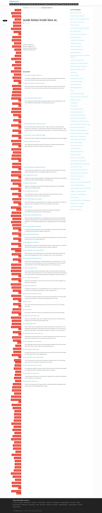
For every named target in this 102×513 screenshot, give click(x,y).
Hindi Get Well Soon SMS (16, 176)
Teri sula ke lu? (73, 72)
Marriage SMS (17, 384)
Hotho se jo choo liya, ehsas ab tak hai (79, 96)
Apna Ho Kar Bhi (28, 207)
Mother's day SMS (16, 396)
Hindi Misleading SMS (17, 234)
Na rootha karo (28, 309)
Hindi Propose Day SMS (16, 280)
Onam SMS (17, 411)
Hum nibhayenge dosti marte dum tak (33, 341)
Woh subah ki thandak (75, 179)
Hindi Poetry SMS (16, 267)
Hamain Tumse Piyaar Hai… (76, 46)
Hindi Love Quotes (16, 222)
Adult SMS (17, 10)
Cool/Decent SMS (16, 40)
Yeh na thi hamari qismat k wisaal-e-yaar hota (35, 123)
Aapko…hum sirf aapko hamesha (77, 69)
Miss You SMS (72, 502)
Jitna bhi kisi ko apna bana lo (31, 381)
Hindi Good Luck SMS (17, 184)
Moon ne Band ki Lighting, (76, 142)
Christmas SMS (16, 37)
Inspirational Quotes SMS (18, 361)
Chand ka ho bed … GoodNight (77, 203)
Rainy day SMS (16, 430)
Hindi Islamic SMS (16, 216)
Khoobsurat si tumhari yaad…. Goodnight (79, 133)
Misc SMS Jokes (16, 387)
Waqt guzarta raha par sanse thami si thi (34, 333)
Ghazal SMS (17, 74)
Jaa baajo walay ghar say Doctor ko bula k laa (80, 188)
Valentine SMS (17, 476)
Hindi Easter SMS (16, 149)
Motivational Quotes (63, 504)
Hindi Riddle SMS (16, 296)
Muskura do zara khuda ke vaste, (32, 315)
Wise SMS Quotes (16, 483)
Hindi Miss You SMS (17, 239)
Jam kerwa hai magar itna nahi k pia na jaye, (80, 124)
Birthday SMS (63, 4)
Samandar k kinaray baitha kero (77, 16)
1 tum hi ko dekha (74, 197)
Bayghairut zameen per (75, 99)
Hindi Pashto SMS (16, 264)
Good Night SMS (45, 4)
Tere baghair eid (74, 102)
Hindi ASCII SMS (16, 109)
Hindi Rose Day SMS (17, 305)
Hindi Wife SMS (16, 337)
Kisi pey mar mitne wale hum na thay (33, 293)
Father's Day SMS (16, 59)
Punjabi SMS (17, 426)
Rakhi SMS (17, 433)
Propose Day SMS (16, 423)
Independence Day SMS (17, 356)
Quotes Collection (16, 506)
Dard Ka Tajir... (28, 301)
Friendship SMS (30, 4)
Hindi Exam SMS (16, 155)
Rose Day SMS (17, 448)
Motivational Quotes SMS (16, 401)
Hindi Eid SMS (17, 152)
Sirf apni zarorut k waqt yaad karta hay (79, 173)
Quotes (76, 4)
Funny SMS (23, 4)
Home (11, 4)
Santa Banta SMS (16, 455)
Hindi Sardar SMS (16, 317)
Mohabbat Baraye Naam (30, 323)
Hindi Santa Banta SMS (17, 313)
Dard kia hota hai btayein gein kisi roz (33, 258)
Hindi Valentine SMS (17, 333)
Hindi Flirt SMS (16, 164)
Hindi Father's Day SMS (16, 159)
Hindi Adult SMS (16, 95)
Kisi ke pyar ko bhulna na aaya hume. (33, 226)
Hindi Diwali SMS (16, 141)
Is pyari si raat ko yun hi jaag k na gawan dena (80, 182)
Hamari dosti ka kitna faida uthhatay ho (79, 63)
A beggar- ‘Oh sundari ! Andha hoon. (78, 191)
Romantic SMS (17, 445)
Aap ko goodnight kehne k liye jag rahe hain (80, 163)
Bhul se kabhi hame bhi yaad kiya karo (78, 170)
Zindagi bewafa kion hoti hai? (76, 151)
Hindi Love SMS (16, 225)
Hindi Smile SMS (16, 320)
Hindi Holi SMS (16, 199)
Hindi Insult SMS (16, 212)
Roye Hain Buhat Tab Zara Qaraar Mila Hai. (34, 250)
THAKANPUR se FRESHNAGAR (77, 40)
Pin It (4, 24)
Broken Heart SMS (16, 29)
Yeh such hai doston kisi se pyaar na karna (34, 357)
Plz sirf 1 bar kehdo (74, 75)
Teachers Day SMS (16, 473)
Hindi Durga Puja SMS (17, 145)
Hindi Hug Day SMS (17, 203)
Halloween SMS (16, 92)
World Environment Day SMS (16, 492)
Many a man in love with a (76, 13)
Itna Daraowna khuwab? (75, 84)
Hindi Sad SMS (16, 309)
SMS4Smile (14, 1)
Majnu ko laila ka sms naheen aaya (78, 136)
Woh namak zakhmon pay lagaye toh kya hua (35, 167)
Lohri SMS (18, 375)
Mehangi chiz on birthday (76, 209)
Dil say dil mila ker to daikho (76, 206)
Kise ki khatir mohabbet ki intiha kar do (33, 75)
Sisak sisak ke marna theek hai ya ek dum (79, 28)
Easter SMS (17, 49)
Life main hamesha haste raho (77, 60)
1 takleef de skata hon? (75, 148)
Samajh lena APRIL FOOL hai (76, 78)
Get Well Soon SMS (16, 71)
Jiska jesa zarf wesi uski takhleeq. (77, 127)
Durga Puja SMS (16, 46)
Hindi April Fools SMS (17, 104)
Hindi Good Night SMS (17, 195)
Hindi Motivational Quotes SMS (16, 250)
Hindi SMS (70, 4)
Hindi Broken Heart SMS (16, 126)
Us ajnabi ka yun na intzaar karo (32, 373)
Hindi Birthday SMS (17, 116)
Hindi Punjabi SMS (16, 284)
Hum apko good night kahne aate (77, 115)
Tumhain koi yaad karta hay (31, 268)
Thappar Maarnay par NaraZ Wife (77, 139)
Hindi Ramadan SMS (17, 291)
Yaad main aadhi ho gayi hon (76, 112)
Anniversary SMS (16, 13)
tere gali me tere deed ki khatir (31, 234)
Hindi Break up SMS (17, 121)
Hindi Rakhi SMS (16, 287)
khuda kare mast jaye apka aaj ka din (78, 66)
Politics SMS (17, 420)
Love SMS (17, 4)
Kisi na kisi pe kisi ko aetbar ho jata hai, (33, 98)
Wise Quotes (55, 504)
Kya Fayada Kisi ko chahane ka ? (32, 242)
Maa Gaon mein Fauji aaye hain (77, 157)
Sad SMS (18, 451)
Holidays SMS (17, 349)
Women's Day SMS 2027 (17, 487)
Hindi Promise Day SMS (16, 275)
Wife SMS (18, 479)
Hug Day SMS (17, 352)
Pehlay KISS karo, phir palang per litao (78, 130)
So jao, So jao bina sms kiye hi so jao (78, 34)
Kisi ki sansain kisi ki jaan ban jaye (32, 141)
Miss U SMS (17, 393)
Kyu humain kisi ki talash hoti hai (32, 349)
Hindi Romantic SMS (17, 300)
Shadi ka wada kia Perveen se (77, 109)
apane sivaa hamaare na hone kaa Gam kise (35, 83)
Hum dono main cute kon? (76, 145)
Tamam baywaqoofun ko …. (76, 87)
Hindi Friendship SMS (17, 168)
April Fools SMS (16, 16)
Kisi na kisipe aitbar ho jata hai (31, 191)
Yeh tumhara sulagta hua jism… (77, 185)
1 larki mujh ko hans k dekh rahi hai (78, 160)
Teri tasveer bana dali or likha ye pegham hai (80, 200)
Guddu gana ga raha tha (75, 37)
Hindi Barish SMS (16, 112)
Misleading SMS (16, 390)
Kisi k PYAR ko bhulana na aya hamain (33, 199)
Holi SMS (18, 345)
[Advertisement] (30, 13)
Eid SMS (18, 52)
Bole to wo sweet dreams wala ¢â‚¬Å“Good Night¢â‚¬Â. (80, 56)
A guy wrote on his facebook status (78, 194)
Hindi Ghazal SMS (16, 180)
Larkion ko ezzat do (74, 25)
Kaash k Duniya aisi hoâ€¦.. (31, 285)
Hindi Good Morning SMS (16, 190)
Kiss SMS (18, 371)
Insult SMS (17, 365)
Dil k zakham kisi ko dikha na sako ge (33, 365)
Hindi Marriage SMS (17, 229)
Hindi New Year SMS (17, 260)
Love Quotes (17, 378)
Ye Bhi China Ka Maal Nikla (76, 81)
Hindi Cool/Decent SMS (17, 137)
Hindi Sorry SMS (16, 324)
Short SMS (18, 461)
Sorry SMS (17, 467)
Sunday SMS (17, 470)
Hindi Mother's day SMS (16, 245)
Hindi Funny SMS (16, 172)
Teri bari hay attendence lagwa (77, 93)
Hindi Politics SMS (16, 271)
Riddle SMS (17, 442)
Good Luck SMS (16, 77)
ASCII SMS (17, 19)
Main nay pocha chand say (76, 166)
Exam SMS (17, 56)
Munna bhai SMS (16, 405)
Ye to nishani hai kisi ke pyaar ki (32, 277)
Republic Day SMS (16, 439)
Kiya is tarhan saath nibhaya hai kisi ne (33, 215)
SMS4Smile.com (19, 510)
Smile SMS (17, 464)
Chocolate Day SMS (17, 33)
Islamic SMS (17, 368)
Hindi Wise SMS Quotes (17, 341)
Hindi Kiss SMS (16, 219)
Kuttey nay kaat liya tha (75, 52)
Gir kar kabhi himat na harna (31, 175)
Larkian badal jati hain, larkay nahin (78, 118)
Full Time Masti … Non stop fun (77, 22)
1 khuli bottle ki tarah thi (75, 43)
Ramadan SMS (16, 436)
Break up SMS (17, 25)
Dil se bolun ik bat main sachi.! (77, 176)
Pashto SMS (17, 414)
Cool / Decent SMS (41, 502)
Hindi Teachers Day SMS (16, 328)
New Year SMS (17, 408)
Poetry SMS (37, 4)
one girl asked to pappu (75, 154)
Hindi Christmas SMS (17, 131)
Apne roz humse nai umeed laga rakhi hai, (79, 19)
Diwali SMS (17, 43)
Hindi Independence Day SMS (16, 208)
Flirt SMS (18, 62)
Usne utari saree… (74, 106)
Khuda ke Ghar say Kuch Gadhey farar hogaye (35, 135)
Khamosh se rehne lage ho (31, 183)
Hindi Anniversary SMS (16, 99)
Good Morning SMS (55, 4)
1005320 (72, 90)
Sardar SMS (17, 458)
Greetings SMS (17, 89)
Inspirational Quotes (72, 504)
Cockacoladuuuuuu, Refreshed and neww (79, 121)
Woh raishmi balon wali (75, 31)
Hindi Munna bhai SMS (17, 255)
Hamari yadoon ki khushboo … (77, 49)
